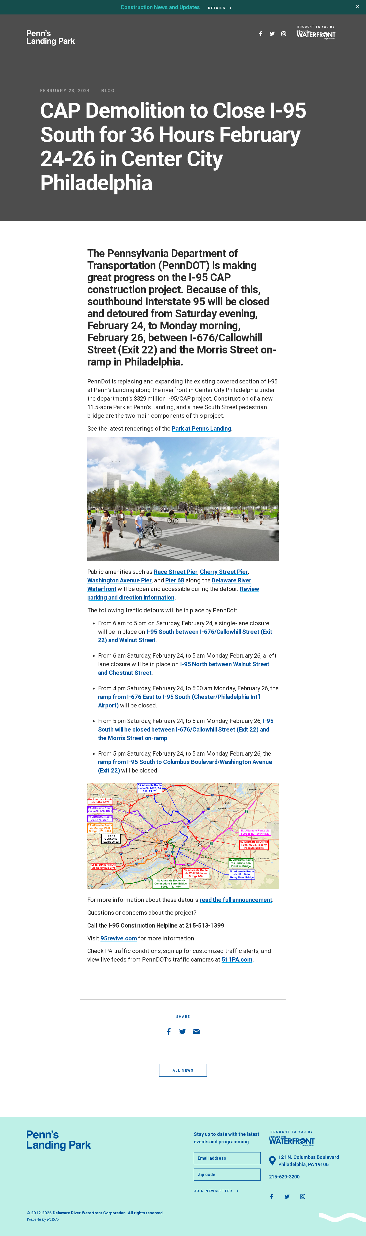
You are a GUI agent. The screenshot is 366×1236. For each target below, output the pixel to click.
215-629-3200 (284, 1177)
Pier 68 (174, 580)
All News (183, 1070)
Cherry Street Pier (224, 571)
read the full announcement (236, 899)
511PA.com (237, 959)
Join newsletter (213, 1191)
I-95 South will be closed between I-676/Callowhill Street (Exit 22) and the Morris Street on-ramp (186, 729)
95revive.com (118, 938)
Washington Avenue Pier (119, 580)
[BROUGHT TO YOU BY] (316, 35)
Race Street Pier (175, 571)
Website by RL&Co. (43, 1219)
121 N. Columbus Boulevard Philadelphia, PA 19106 (308, 1160)
